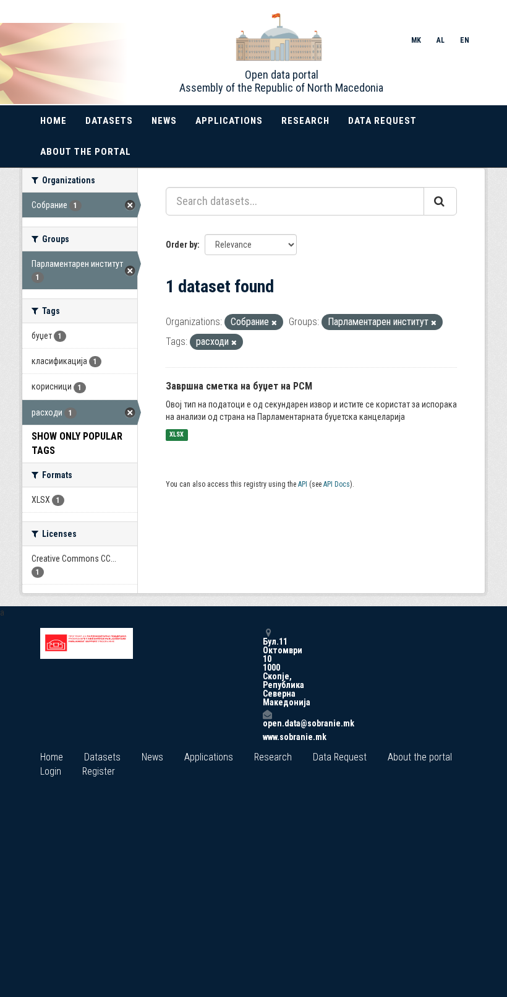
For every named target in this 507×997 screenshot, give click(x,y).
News (164, 120)
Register (98, 771)
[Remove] (274, 323)
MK (416, 40)
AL (441, 40)
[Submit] (440, 201)
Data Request (382, 120)
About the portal (85, 151)
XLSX (176, 435)
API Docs (336, 484)
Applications (229, 120)
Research (305, 120)
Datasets (109, 120)
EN (464, 40)
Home (53, 120)
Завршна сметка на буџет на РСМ (239, 386)
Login (50, 771)
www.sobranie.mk (267, 737)
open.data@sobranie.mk (267, 723)
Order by (181, 245)
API (302, 484)
